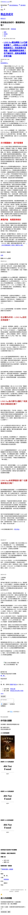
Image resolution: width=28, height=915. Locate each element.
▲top (2, 693)
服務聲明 (17, 891)
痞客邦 (12, 684)
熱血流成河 (7, 14)
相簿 (5, 32)
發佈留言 (3, 706)
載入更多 (3, 696)
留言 (15, 684)
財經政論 (13, 29)
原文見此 (16, 529)
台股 (2, 255)
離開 (9, 912)
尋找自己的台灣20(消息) (16, 690)
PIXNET (7, 889)
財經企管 (12, 689)
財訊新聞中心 (4, 63)
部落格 (5, 34)
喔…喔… (3, 675)
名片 (5, 35)
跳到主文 (3, 18)
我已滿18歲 (3, 912)
